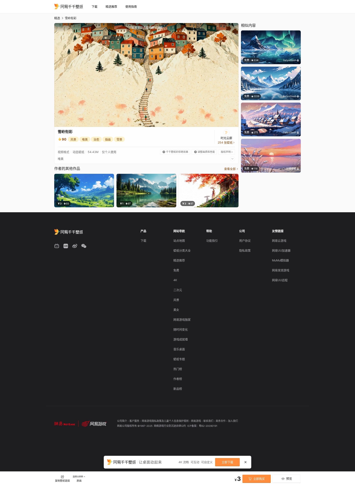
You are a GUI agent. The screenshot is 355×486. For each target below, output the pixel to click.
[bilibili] (56, 246)
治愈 (96, 139)
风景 (73, 139)
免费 (176, 270)
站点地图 (179, 240)
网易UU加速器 (281, 250)
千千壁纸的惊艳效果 (175, 151)
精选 (57, 18)
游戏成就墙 (180, 339)
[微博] (74, 246)
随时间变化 (180, 329)
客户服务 (134, 420)
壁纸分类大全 (182, 250)
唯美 (85, 139)
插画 (108, 139)
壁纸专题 (179, 359)
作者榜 (177, 378)
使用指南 (131, 6)
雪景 (119, 139)
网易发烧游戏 (280, 270)
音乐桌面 (179, 349)
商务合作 (221, 420)
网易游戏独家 (182, 319)
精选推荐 (111, 6)
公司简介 (122, 420)
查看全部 (231, 169)
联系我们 (208, 420)
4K (175, 280)
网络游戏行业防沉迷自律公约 (170, 425)
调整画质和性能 (204, 151)
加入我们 (233, 420)
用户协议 (245, 240)
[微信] (83, 246)
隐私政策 (245, 250)
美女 (176, 309)
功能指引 (212, 240)
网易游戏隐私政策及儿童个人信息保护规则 (165, 420)
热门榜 (177, 369)
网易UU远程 (280, 280)
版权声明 (227, 151)
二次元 (177, 290)
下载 (94, 6)
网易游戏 (196, 420)
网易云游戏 (279, 240)
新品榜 (177, 388)
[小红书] (65, 246)
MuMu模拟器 (280, 260)
